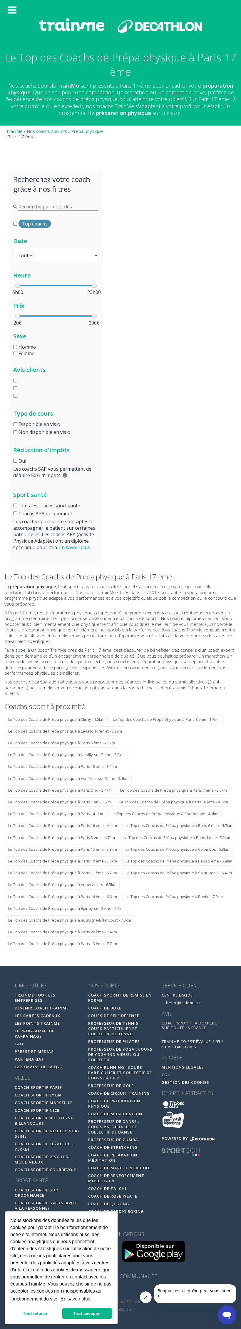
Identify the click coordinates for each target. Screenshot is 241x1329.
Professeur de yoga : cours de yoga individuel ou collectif (120, 1054)
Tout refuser (35, 1313)
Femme (26, 353)
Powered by (175, 1138)
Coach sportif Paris (38, 1087)
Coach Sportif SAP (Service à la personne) (46, 1205)
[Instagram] (133, 1291)
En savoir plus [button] (75, 1298)
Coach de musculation (115, 1113)
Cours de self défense (113, 1015)
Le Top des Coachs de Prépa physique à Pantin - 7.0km (174, 896)
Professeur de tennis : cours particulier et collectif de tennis (114, 1029)
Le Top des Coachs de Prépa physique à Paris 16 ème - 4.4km (62, 825)
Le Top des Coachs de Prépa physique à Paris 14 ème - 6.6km (62, 896)
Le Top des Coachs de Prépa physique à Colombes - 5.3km (177, 849)
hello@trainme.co (183, 1002)
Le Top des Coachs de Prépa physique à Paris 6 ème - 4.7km (178, 825)
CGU (166, 1074)
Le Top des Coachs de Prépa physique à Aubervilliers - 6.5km (62, 884)
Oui (22, 461)
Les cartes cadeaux (37, 1015)
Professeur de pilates (114, 1041)
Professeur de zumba (113, 1139)
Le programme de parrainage (34, 1033)
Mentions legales (183, 1067)
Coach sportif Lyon (38, 1095)
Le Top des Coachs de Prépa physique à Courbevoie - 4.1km (165, 813)
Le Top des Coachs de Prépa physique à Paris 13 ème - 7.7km (62, 943)
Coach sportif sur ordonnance (36, 1192)
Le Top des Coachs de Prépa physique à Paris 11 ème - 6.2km (62, 872)
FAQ (19, 1044)
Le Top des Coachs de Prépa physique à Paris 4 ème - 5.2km (176, 837)
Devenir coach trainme (42, 1008)
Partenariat (29, 1059)
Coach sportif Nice (37, 1110)
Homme (27, 347)
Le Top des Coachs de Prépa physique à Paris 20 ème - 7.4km (62, 932)
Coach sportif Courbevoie (45, 1169)
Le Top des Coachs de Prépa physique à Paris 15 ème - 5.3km (62, 849)
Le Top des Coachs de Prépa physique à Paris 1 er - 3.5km (59, 802)
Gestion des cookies (185, 1082)
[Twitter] (121, 1291)
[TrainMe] (120, 26)
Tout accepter (87, 1313)
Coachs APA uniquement (45, 513)
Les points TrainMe (37, 1023)
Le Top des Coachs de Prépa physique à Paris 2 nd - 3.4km (60, 790)
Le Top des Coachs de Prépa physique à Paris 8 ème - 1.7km (166, 719)
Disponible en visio (39, 424)
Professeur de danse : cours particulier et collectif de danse (113, 1127)
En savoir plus (74, 547)
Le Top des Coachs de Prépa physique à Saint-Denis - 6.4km (178, 872)
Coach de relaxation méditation (112, 1157)
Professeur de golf (111, 1085)
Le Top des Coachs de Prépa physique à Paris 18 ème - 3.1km (62, 766)
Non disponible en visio (44, 432)
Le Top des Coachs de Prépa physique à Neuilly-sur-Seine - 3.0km (66, 754)
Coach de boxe (104, 1008)
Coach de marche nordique (120, 1168)
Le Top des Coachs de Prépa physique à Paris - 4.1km (55, 813)
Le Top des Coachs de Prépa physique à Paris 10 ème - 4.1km (173, 802)
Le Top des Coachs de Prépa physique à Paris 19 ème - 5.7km (62, 861)
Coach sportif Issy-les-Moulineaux (42, 1159)
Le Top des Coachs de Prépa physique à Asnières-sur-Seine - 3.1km (68, 778)
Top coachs (35, 223)
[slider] (18, 285)
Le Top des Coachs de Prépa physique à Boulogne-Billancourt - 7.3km (69, 920)
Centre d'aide (177, 995)
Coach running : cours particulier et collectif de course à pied (120, 1073)
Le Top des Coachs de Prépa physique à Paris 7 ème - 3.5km (173, 790)
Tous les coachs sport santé (49, 505)
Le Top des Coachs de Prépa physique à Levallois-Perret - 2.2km (65, 731)
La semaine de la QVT (39, 1066)
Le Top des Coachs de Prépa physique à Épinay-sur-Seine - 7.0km (66, 908)
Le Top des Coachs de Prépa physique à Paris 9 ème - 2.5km (61, 742)
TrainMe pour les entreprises (35, 997)
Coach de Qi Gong (108, 1203)
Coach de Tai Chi (107, 1188)
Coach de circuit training (119, 1093)
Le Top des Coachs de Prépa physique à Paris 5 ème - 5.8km (178, 861)
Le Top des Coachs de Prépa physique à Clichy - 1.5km (56, 719)
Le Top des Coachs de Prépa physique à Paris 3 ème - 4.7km (61, 837)
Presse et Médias (34, 1051)
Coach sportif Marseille (44, 1102)
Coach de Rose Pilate (112, 1196)
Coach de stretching (113, 1147)
